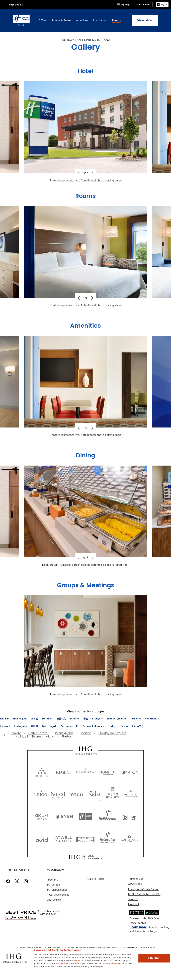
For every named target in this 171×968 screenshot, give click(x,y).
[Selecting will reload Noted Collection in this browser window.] (58, 794)
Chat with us (54, 899)
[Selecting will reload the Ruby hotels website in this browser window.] (94, 794)
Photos (116, 20)
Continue (154, 957)
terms (77, 960)
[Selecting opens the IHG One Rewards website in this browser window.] (85, 857)
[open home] (5, 735)
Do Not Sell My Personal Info (144, 894)
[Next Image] (92, 173)
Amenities (82, 20)
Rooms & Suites (61, 20)
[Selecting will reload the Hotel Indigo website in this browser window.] (40, 794)
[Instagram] (26, 881)
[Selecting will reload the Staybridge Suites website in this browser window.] (85, 839)
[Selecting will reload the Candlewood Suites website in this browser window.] (129, 839)
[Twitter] (17, 881)
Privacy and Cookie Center (143, 889)
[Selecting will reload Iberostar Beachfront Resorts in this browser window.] (131, 794)
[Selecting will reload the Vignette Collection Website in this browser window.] (107, 771)
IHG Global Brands (57, 889)
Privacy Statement (112, 963)
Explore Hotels (96, 878)
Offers (43, 20)
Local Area (100, 20)
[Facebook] (8, 881)
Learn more (138, 927)
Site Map (133, 899)
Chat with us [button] (16, 5)
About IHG (52, 879)
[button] (162, 4)
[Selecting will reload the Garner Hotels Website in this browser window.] (129, 816)
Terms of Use (135, 878)
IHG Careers (53, 884)
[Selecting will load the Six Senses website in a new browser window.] (42, 771)
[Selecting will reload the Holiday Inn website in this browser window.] (107, 816)
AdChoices (134, 883)
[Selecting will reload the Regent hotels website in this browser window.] (63, 771)
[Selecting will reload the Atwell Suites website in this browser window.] (63, 839)
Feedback (133, 904)
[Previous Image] (79, 173)
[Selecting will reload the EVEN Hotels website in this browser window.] (63, 816)
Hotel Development (58, 894)
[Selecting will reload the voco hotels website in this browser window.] (76, 794)
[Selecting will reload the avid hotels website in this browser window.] (42, 839)
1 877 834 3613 (47, 914)
